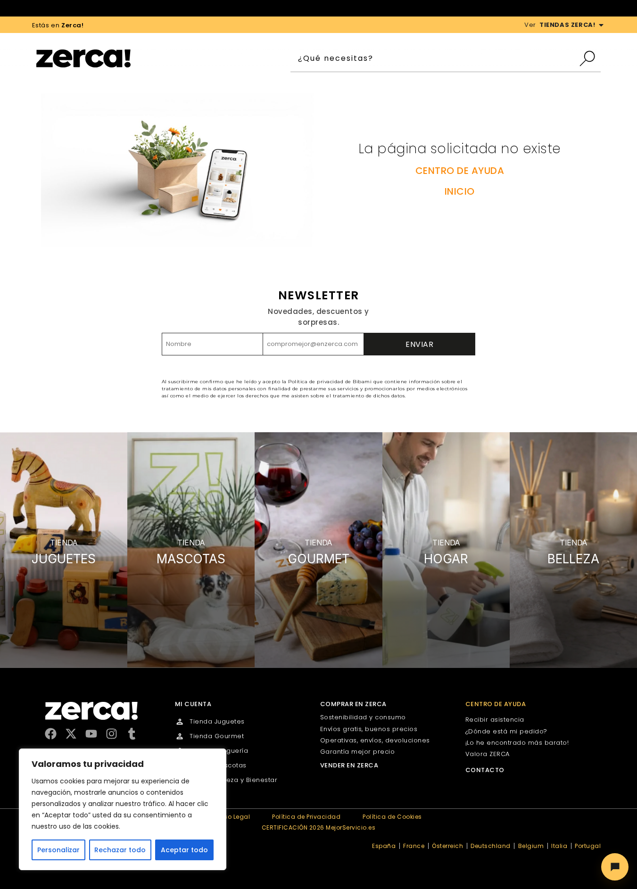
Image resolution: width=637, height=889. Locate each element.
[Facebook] (50, 733)
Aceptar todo (184, 850)
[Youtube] (91, 733)
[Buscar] (590, 58)
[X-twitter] (71, 733)
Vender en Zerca (349, 765)
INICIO (460, 191)
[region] (122, 809)
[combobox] (434, 58)
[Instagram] (111, 733)
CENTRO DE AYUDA (460, 170)
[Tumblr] (131, 733)
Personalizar (58, 850)
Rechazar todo (120, 850)
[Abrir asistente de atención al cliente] (615, 867)
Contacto (485, 770)
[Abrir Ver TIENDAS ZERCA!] (601, 25)
